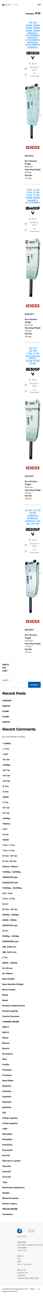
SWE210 (6, 722)
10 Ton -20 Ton (9, 861)
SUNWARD (21, 1242)
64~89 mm (7, 968)
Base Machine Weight (33, 357)
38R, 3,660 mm (9, 952)
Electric (6, 1043)
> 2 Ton (5, 749)
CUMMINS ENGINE (10, 1022)
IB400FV (32, 210)
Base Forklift (8, 979)
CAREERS (21, 1275)
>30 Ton (33, 23)
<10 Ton (6, 808)
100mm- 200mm (33, 25)
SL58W (5, 711)
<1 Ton (5, 802)
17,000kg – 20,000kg (12, 888)
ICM (38, 521)
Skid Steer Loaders (11, 1161)
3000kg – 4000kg (10, 936)
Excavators (7, 1054)
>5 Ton (5, 786)
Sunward (6, 1166)
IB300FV (33, 371)
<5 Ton (5, 834)
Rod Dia (6, 1155)
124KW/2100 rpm (10, 883)
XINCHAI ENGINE (9, 1209)
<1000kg (6, 818)
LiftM (4, 671)
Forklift (5, 1064)
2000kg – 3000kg (10, 915)
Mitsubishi (7, 1134)
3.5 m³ (5, 931)
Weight (5, 1193)
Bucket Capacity (10, 1011)
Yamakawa (7, 1214)
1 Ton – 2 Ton (8, 845)
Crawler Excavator (10, 1016)
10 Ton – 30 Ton (9, 856)
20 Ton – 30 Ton (9, 909)
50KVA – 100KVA (9, 963)
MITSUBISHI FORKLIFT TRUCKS (30, 1245)
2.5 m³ (5, 904)
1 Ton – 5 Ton (8, 850)
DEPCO (5, 665)
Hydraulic (32, 47)
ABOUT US (21, 1270)
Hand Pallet (8, 1081)
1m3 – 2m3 (7, 893)
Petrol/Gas (7, 1145)
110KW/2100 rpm (10, 877)
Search (5, 680)
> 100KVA (6, 743)
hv (36, 63)
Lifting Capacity (10, 1118)
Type (4, 1182)
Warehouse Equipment (13, 1188)
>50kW (5, 797)
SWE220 (6, 706)
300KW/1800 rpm (10, 941)
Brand (5, 995)
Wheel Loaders (9, 1204)
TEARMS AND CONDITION (28, 1278)
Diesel (5, 1038)
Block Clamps (8, 990)
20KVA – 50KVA (9, 920)
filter (29, 361)
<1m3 (4, 829)
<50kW (5, 840)
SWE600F (6, 701)
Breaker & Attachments (33, 34)
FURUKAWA (22, 1248)
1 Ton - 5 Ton (32, 190)
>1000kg (6, 765)
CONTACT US (22, 1273)
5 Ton (5, 957)
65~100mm (7, 974)
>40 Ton (6, 776)
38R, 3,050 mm (9, 947)
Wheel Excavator (10, 1198)
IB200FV (33, 532)
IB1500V (32, 55)
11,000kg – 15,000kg (11, 872)
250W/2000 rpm (10, 925)
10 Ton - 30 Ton (32, 510)
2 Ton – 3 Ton (8, 899)
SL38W (5, 717)
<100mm (6, 824)
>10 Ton (6, 760)
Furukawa (7, 1070)
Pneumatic (7, 1150)
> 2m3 (5, 754)
